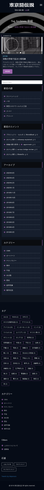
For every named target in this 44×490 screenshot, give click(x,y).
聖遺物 (24, 373)
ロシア (19, 337)
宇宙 (8, 270)
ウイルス (8, 332)
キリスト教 (35, 332)
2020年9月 (10, 173)
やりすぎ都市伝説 (11, 322)
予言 (28, 343)
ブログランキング (20, 464)
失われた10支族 (29, 353)
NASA (15, 317)
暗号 (26, 363)
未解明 (37, 363)
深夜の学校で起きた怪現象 (25, 27)
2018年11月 (10, 192)
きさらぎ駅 (10, 139)
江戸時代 (19, 368)
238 (26, 10)
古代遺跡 (36, 348)
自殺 (34, 373)
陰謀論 (26, 379)
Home (10, 27)
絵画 (14, 373)
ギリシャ (8, 337)
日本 (6, 363)
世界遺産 (8, 343)
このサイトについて (11, 445)
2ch (6, 317)
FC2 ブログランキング (9, 469)
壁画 (15, 353)
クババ (8, 111)
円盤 (6, 348)
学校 (17, 53)
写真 (15, 348)
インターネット (23, 327)
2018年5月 (10, 222)
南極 (25, 348)
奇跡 (15, 358)
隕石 (36, 379)
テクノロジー (11, 260)
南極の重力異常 (12, 144)
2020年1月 (10, 187)
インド (37, 327)
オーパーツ (10, 255)
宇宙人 (26, 358)
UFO (25, 317)
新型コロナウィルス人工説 (16, 106)
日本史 (16, 363)
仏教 (37, 343)
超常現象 (9, 285)
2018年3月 (10, 232)
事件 (8, 265)
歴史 (8, 280)
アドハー (9, 116)
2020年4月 (10, 178)
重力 (15, 379)
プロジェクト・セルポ (14, 134)
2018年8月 (10, 207)
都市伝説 (9, 290)
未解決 (7, 368)
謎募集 (6, 449)
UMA (8, 250)
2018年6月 (10, 217)
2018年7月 (10, 212)
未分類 (8, 275)
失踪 (6, 358)
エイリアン (21, 332)
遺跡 (6, 379)
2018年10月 (10, 197)
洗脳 (30, 368)
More (7, 71)
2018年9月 (10, 202)
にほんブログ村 (7, 464)
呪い (6, 353)
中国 (18, 343)
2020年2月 (10, 183)
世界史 (30, 337)
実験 (37, 358)
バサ (8, 101)
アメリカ (8, 327)
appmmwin (27, 144)
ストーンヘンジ (12, 96)
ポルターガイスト (10, 53)
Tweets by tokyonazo (9, 476)
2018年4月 (10, 227)
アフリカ (26, 322)
